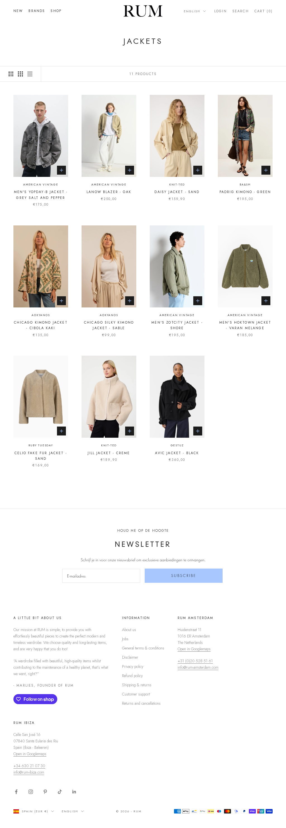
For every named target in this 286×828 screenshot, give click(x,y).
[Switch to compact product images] (29, 73)
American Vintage (40, 184)
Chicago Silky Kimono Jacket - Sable (109, 325)
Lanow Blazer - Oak (109, 191)
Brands (36, 10)
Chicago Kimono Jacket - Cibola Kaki (40, 325)
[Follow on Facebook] (16, 792)
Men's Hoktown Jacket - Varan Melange (245, 325)
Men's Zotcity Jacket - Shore (177, 325)
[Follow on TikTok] (60, 792)
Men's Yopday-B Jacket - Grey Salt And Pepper (41, 194)
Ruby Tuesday (40, 445)
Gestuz (177, 445)
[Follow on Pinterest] (45, 792)
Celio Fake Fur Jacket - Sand (41, 456)
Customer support (136, 694)
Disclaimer (130, 657)
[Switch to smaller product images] (20, 73)
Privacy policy (132, 666)
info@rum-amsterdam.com (198, 667)
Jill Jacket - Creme (109, 453)
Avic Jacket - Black (177, 453)
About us (129, 629)
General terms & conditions (143, 648)
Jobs (125, 639)
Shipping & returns (136, 685)
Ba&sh (245, 184)
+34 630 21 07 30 (29, 766)
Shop (56, 10)
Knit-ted (177, 184)
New (18, 10)
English (192, 11)
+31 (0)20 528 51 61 (195, 661)
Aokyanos (41, 315)
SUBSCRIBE (183, 575)
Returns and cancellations (141, 703)
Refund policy (132, 675)
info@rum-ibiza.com (28, 772)
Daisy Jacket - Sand (176, 191)
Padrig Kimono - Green (245, 191)
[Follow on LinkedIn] (74, 792)
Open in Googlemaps (194, 649)
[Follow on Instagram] (31, 792)
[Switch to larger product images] (10, 73)
